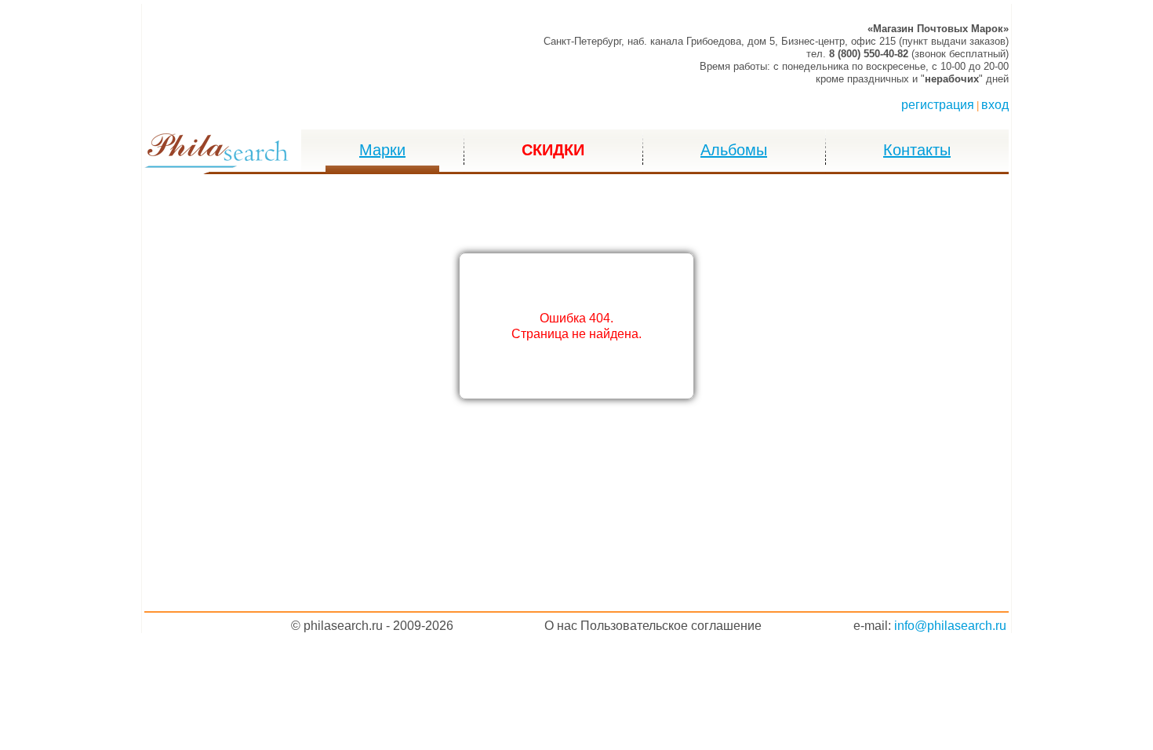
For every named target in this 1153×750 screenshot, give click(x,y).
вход (995, 104)
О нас (560, 625)
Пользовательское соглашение (671, 625)
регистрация (937, 104)
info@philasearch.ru (950, 625)
